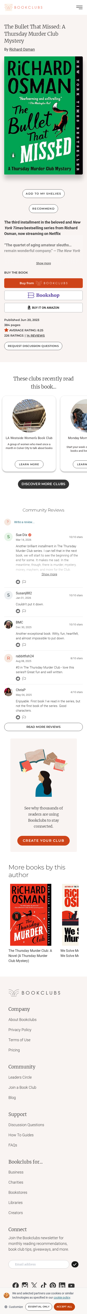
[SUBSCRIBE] (75, 1264)
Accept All (64, 1306)
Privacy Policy (19, 1029)
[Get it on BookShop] (43, 295)
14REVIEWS (36, 335)
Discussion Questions (26, 1125)
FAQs (12, 1145)
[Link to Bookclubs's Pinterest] (53, 1286)
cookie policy (62, 1297)
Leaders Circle (20, 1077)
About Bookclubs (22, 1019)
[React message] (18, 582)
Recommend (43, 208)
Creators (15, 1212)
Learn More (29, 464)
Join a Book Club (22, 1087)
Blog (12, 1097)
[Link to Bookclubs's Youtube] (71, 1285)
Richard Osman (22, 49)
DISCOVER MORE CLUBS (43, 484)
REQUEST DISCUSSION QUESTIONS (33, 346)
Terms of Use (19, 1040)
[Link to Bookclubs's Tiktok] (43, 1286)
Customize (16, 1307)
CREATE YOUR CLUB (43, 841)
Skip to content (43, 9)
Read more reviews (43, 727)
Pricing (14, 1050)
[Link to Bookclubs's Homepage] (23, 7)
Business (15, 1172)
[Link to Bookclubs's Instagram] (25, 1286)
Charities (15, 1182)
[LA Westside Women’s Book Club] (29, 416)
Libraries (15, 1202)
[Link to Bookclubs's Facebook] (15, 1286)
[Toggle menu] (79, 7)
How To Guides (21, 1135)
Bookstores (17, 1192)
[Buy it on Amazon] (43, 307)
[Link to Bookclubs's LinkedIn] (62, 1286)
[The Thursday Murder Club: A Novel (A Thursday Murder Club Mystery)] (31, 915)
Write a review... (24, 522)
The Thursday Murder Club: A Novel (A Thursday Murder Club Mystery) (30, 956)
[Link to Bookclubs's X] (34, 1286)
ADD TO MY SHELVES (43, 193)
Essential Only (38, 1306)
